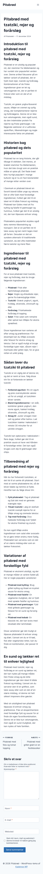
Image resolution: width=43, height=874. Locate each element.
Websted (9, 831)
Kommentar (10, 769)
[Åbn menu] (38, 5)
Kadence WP (21, 867)
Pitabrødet (10, 36)
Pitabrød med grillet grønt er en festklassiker (32, 743)
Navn (8, 808)
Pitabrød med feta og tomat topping (9, 743)
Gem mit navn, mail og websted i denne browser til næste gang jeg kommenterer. (21, 840)
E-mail (9, 820)
